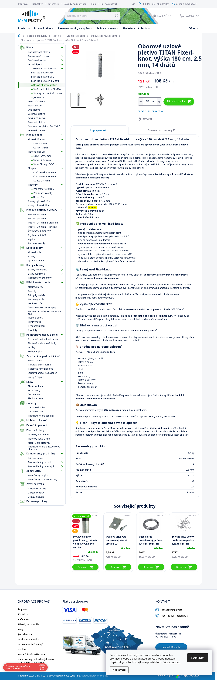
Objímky (32, 290)
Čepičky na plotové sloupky (42, 307)
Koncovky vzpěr (36, 299)
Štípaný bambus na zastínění (43, 372)
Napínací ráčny (35, 286)
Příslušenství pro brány (39, 277)
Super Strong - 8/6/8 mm (46, 164)
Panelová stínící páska (39, 364)
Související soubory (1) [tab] (162, 130)
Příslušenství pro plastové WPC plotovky (44, 448)
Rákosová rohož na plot (40, 368)
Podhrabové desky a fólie (42, 334)
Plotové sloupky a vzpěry (41, 210)
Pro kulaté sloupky (42, 192)
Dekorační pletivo (37, 101)
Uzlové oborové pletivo (45, 84)
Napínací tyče (35, 303)
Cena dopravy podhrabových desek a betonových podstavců (36, 661)
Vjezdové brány (36, 260)
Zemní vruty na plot (38, 475)
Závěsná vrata (35, 484)
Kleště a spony (35, 317)
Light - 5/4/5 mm (42, 155)
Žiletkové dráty (35, 398)
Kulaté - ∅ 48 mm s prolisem (43, 222)
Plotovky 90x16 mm (38, 434)
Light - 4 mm (40, 143)
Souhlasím (197, 657)
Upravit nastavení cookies (94, 675)
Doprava (23, 3)
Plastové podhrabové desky (42, 343)
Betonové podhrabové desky (43, 339)
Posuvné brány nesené (39, 462)
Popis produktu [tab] (99, 130)
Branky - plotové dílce (39, 201)
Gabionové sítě (36, 411)
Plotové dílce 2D (36, 151)
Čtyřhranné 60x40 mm (45, 172)
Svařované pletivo (37, 60)
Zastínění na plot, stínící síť (42, 356)
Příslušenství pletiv (38, 282)
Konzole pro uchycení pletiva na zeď (44, 312)
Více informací (171, 662)
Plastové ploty (35, 430)
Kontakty (37, 3)
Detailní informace (149, 111)
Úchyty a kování (36, 496)
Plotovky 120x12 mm (39, 438)
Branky (31, 256)
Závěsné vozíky (36, 492)
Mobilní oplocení (36, 420)
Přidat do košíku (176, 101)
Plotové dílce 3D (36, 139)
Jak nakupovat (109, 3)
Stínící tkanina (35, 360)
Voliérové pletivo (36, 113)
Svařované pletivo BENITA (47, 89)
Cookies (22, 649)
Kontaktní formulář (171, 647)
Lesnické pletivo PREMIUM (45, 80)
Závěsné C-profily (37, 488)
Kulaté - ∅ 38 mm (37, 214)
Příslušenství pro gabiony (41, 415)
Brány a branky (35, 265)
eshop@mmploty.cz (172, 609)
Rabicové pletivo (36, 122)
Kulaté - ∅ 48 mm (37, 218)
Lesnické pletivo (36, 64)
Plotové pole (34, 252)
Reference (53, 3)
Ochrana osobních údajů (30, 644)
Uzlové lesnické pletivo (45, 68)
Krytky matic (34, 321)
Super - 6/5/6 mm (42, 159)
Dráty (29, 381)
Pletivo (30, 47)
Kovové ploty (34, 248)
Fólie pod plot (35, 351)
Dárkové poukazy (37, 501)
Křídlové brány (35, 458)
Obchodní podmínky (28, 639)
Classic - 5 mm (40, 147)
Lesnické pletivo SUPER (43, 76)
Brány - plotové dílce (38, 205)
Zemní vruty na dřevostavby (42, 479)
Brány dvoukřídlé (36, 273)
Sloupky (32, 168)
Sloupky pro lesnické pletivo (47, 93)
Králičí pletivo (35, 105)
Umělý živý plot (36, 376)
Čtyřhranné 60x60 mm (45, 176)
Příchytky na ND (36, 295)
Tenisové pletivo (36, 130)
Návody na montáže (75, 3)
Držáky (31, 347)
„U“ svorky (38, 97)
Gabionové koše (36, 407)
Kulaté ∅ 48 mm (42, 180)
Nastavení (119, 669)
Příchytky (32, 184)
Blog (93, 3)
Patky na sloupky (36, 243)
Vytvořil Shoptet (165, 675)
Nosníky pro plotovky (39, 442)
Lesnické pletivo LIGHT (43, 72)
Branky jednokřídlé (37, 269)
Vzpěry (31, 239)
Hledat (116, 15)
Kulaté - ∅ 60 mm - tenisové (43, 226)
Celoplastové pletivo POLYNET (44, 126)
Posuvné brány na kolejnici (41, 466)
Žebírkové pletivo (37, 117)
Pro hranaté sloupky (43, 188)
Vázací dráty (34, 390)
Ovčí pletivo (34, 109)
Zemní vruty (33, 471)
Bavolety (32, 330)
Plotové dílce (34, 135)
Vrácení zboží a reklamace (31, 654)
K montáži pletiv (36, 325)
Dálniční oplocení (36, 425)
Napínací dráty (35, 386)
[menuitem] (24, 28)
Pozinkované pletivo (38, 56)
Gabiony (31, 403)
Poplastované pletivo (39, 51)
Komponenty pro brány (40, 453)
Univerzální (38, 197)
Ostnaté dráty (35, 394)
